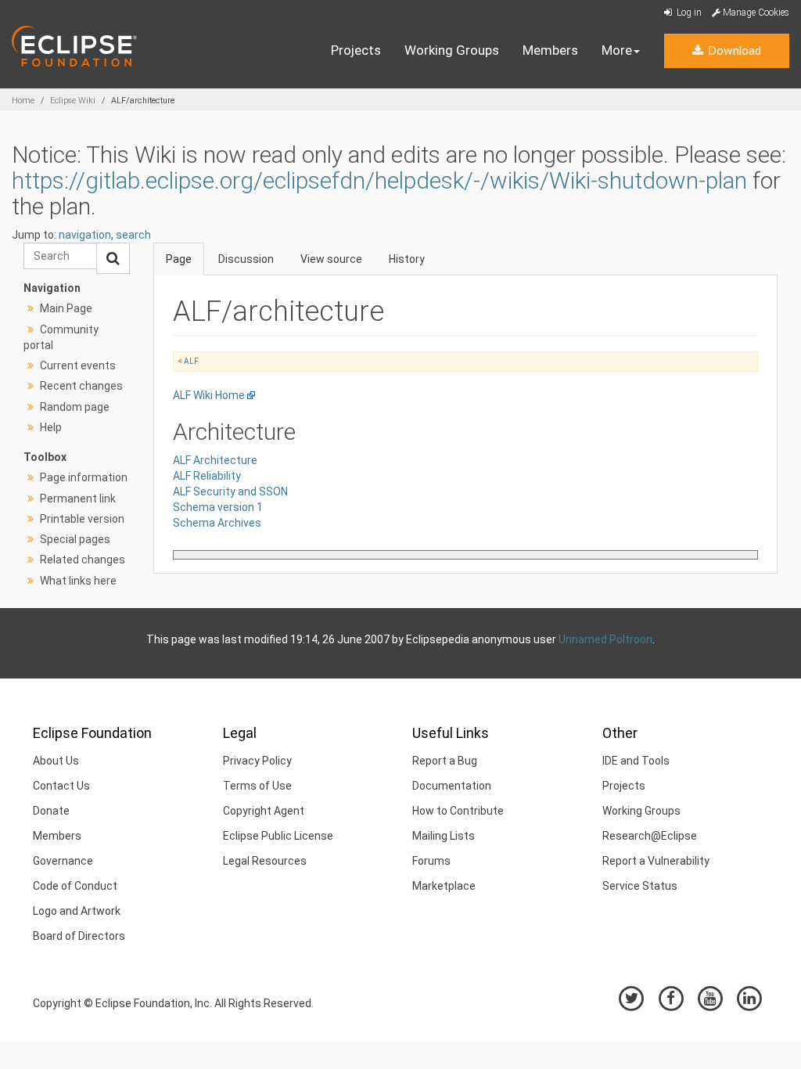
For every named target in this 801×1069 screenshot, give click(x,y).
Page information (84, 477)
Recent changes (81, 386)
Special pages (75, 539)
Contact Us (61, 785)
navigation (85, 235)
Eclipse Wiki (72, 100)
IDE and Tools (636, 760)
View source (331, 259)
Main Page (66, 308)
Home (23, 100)
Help (51, 427)
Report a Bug (444, 760)
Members (550, 50)
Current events (78, 365)
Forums (431, 861)
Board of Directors (79, 936)
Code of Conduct (75, 886)
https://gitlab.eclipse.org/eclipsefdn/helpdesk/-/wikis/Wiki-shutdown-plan (379, 180)
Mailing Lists (443, 836)
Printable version (82, 519)
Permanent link (78, 498)
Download (733, 51)
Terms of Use (257, 785)
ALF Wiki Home (209, 395)
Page (179, 259)
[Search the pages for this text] (113, 258)
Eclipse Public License (278, 836)
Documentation (451, 785)
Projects (356, 50)
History (407, 259)
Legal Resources (265, 861)
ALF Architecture (215, 460)
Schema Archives (217, 523)
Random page (75, 407)
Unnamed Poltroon (605, 639)
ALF (191, 361)
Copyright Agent (263, 810)
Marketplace (444, 886)
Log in (688, 12)
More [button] (617, 50)
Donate (51, 810)
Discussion (246, 259)
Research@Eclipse (649, 836)
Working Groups (451, 50)
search (133, 235)
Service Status (639, 886)
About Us (56, 760)
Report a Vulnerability (655, 861)
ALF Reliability (207, 476)
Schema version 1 (218, 507)
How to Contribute (458, 810)
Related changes (82, 559)
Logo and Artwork (76, 911)
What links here (78, 580)
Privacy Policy (257, 760)
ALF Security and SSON (230, 491)
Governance (63, 861)
